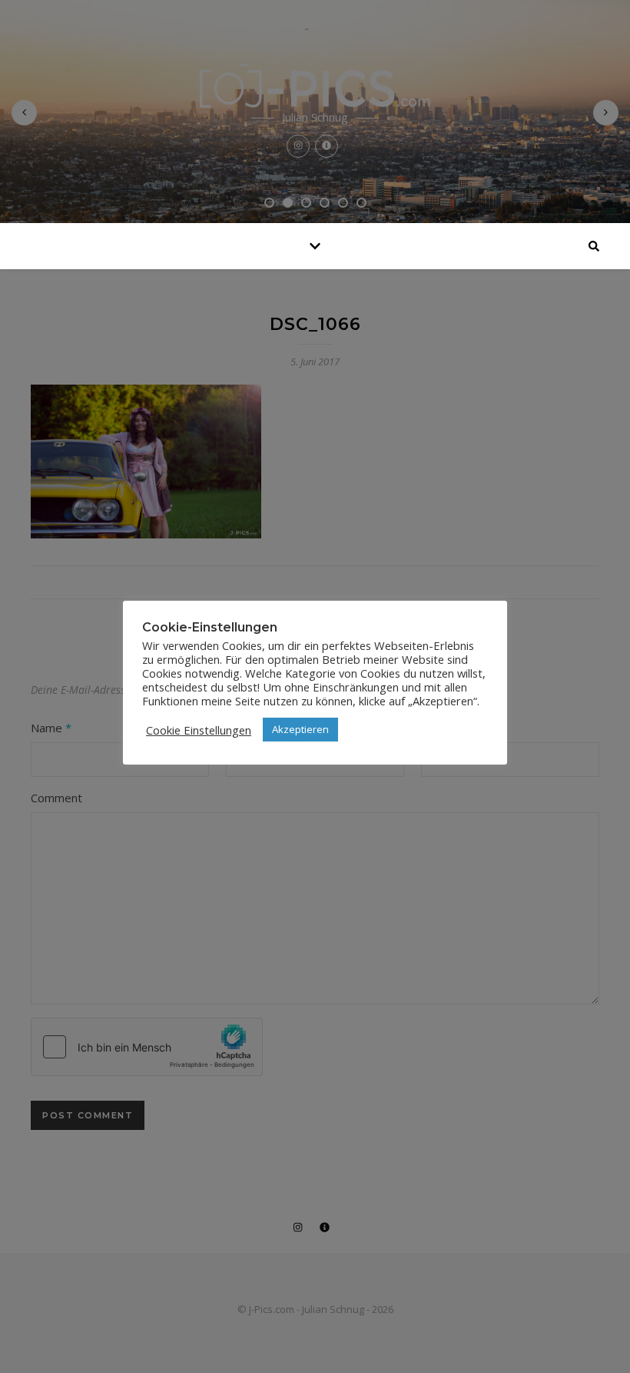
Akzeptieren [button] (300, 729)
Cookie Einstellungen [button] (198, 730)
